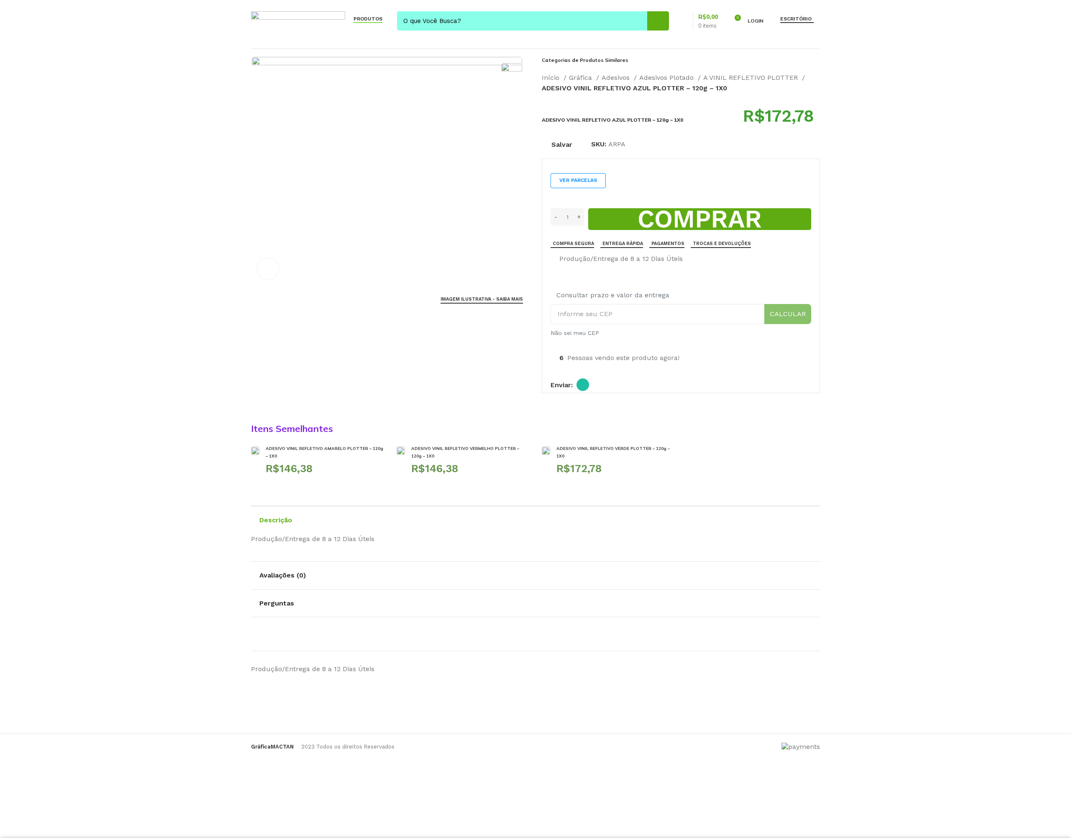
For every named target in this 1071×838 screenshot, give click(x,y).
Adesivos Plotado (667, 78)
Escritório (796, 19)
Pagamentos (667, 243)
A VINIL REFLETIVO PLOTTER (751, 78)
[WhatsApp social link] (582, 384)
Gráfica (581, 78)
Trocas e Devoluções (722, 243)
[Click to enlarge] (267, 268)
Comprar (700, 219)
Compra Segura (573, 243)
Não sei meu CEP (575, 333)
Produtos (368, 19)
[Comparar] (554, 259)
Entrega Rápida (622, 243)
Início (551, 78)
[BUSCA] (658, 21)
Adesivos (617, 78)
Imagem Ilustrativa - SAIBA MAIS (482, 299)
